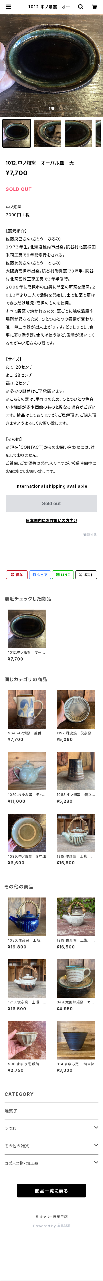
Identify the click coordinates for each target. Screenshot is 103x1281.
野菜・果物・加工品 (22, 1163)
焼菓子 (11, 1110)
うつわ (10, 1128)
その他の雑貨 (17, 1145)
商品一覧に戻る (51, 1191)
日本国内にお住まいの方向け (51, 520)
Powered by (45, 1226)
